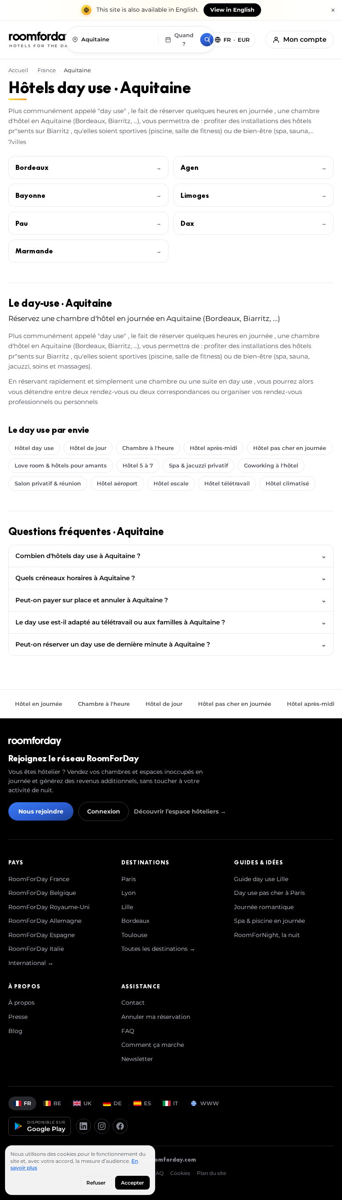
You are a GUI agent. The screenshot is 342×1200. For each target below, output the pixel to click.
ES (147, 1103)
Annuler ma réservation (155, 1016)
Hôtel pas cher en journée (289, 448)
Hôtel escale (171, 483)
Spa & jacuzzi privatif (198, 465)
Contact (133, 1002)
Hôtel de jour (88, 448)
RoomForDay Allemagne (44, 920)
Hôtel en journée (38, 703)
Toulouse (134, 935)
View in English (232, 10)
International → (30, 963)
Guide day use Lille (261, 879)
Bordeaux (135, 920)
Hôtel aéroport (117, 483)
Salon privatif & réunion (48, 483)
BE (57, 1103)
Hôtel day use (34, 448)
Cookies (180, 1173)
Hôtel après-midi (213, 448)
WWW (209, 1103)
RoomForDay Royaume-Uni (49, 907)
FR (27, 1103)
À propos (21, 1002)
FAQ (127, 1031)
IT (175, 1103)
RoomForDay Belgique (42, 892)
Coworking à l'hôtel (271, 465)
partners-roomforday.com (158, 1159)
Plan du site (211, 1173)
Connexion (103, 811)
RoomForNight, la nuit (267, 935)
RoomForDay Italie (36, 948)
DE (117, 1103)
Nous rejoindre (40, 811)
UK (87, 1103)
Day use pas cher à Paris (269, 892)
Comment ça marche (152, 1044)
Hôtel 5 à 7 (138, 465)
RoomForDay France (38, 879)
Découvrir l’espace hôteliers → (180, 811)
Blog (15, 1031)
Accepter (132, 1183)
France (46, 70)
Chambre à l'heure (148, 448)
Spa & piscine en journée (269, 920)
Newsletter (137, 1059)
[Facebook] (120, 1126)
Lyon (128, 892)
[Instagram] (101, 1126)
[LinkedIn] (83, 1126)
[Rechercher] (207, 39)
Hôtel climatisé (287, 483)
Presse (18, 1016)
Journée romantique (264, 907)
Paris (128, 879)
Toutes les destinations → (158, 948)
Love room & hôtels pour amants (61, 465)
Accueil (19, 70)
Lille (127, 907)
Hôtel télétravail (227, 483)
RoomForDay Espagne (41, 935)
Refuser (96, 1183)
